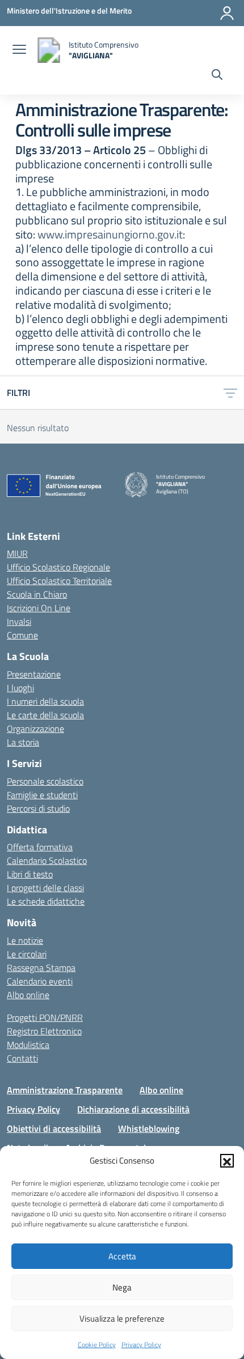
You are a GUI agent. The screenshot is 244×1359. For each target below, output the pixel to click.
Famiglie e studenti (42, 795)
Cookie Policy (97, 1344)
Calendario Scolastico (47, 860)
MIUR (17, 553)
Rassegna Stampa (41, 967)
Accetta (122, 1256)
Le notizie (25, 940)
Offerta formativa (40, 847)
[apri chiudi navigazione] (19, 50)
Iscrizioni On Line (38, 608)
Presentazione (34, 674)
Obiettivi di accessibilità (54, 1128)
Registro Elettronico (44, 1031)
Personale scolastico (45, 781)
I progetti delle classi (45, 887)
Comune (22, 635)
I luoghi (20, 688)
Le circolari (27, 954)
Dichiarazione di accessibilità (133, 1109)
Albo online (28, 995)
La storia (23, 742)
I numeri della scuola (45, 701)
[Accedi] (227, 13)
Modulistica (28, 1044)
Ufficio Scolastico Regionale (58, 567)
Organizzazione (35, 728)
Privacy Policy (141, 1344)
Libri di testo (30, 874)
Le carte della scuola (45, 715)
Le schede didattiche (46, 901)
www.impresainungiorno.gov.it (110, 234)
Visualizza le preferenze (122, 1318)
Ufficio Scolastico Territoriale (59, 580)
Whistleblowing (148, 1128)
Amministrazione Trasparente (65, 1090)
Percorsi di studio (38, 808)
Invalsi (19, 621)
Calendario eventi (40, 981)
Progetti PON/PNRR (45, 1017)
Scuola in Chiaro (37, 594)
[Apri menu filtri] (230, 392)
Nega (122, 1287)
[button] (227, 1160)
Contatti (22, 1058)
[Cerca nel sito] (217, 76)
